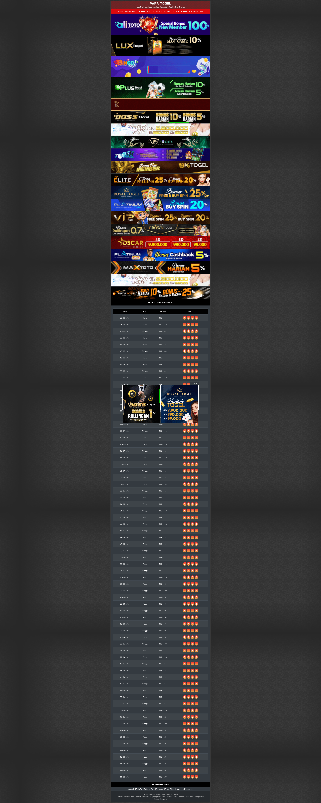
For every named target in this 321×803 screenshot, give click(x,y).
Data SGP (166, 11)
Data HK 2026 (144, 11)
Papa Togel (161, 794)
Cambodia (131, 789)
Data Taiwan (185, 11)
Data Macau (156, 11)
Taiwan (172, 789)
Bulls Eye (139, 789)
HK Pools (120, 796)
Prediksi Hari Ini (131, 11)
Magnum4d (189, 789)
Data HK (175, 796)
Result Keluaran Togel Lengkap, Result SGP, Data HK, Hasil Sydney (160, 7)
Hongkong (180, 789)
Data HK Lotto (198, 11)
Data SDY (175, 11)
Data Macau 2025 (142, 796)
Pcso (167, 789)
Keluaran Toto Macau (186, 796)
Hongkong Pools (155, 796)
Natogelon (163, 799)
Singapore (160, 789)
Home (120, 11)
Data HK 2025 (167, 796)
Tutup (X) (194, 383)
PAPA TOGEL (160, 3)
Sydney (147, 789)
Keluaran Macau (129, 796)
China (153, 789)
